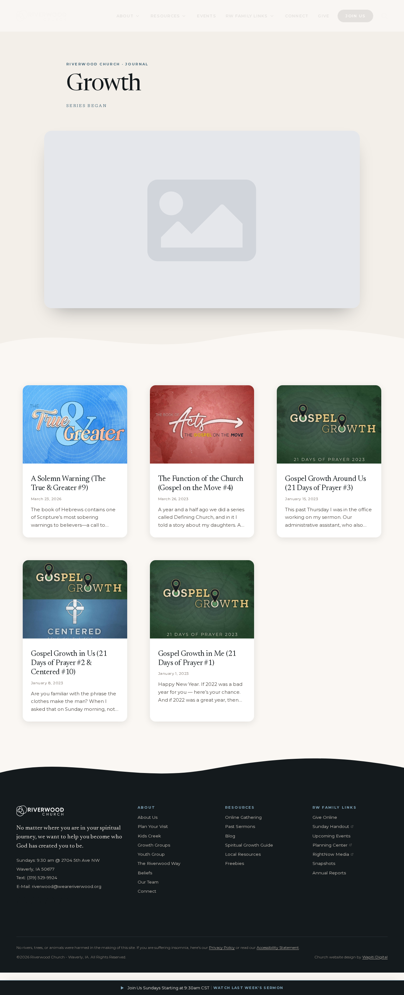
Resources (165, 16)
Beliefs (145, 872)
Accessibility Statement (278, 947)
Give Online (324, 817)
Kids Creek (149, 835)
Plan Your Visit (153, 826)
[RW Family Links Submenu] (272, 16)
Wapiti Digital (375, 957)
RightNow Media (334, 854)
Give (323, 16)
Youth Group (151, 854)
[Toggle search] (385, 16)
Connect (297, 16)
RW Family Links (247, 16)
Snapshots (323, 863)
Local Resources (243, 854)
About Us (147, 817)
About (125, 16)
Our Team (148, 881)
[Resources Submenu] (183, 16)
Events (206, 16)
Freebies (234, 863)
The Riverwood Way (159, 863)
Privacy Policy (222, 947)
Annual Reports (329, 872)
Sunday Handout (334, 827)
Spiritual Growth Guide (249, 845)
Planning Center (334, 845)
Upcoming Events (331, 835)
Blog (230, 835)
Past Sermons (240, 826)
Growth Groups (154, 845)
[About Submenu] (137, 16)
